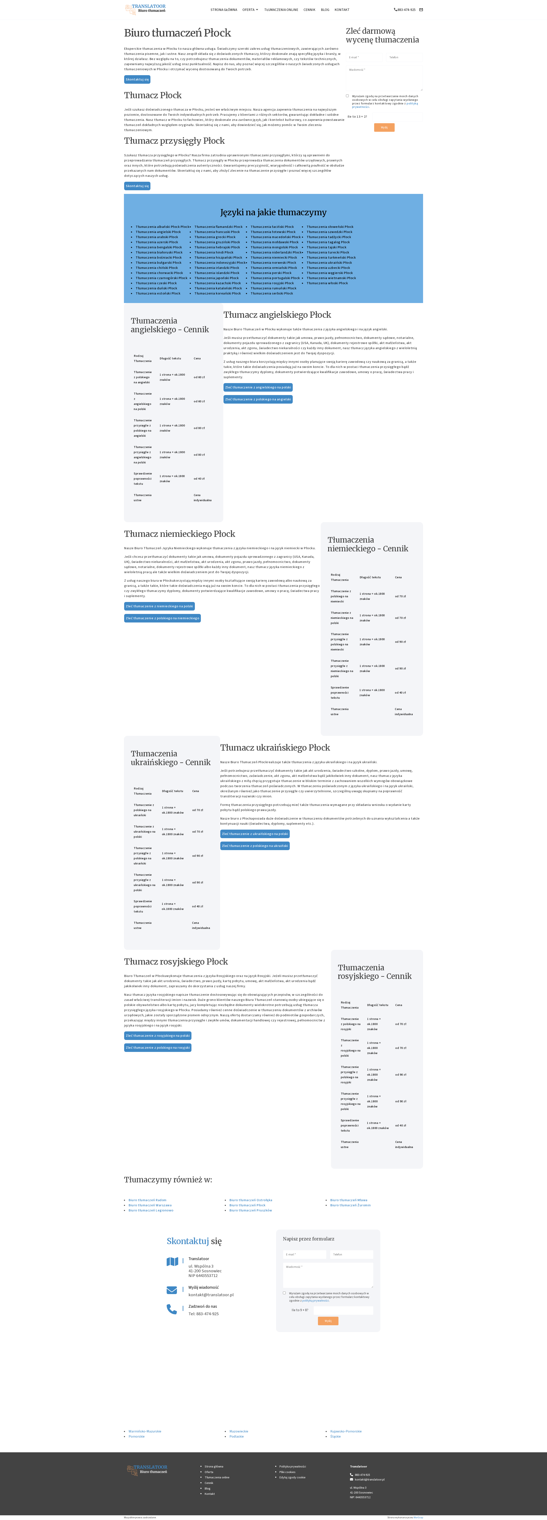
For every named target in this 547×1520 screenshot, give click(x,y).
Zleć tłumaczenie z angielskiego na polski (258, 387)
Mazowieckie (238, 1431)
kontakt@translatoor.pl (211, 1295)
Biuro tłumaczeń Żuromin (350, 1205)
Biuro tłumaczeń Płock (247, 1205)
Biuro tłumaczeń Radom (148, 1200)
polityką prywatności (315, 1301)
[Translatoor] (145, 9)
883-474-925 (407, 9)
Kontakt (210, 1494)
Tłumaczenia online (217, 1477)
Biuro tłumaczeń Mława (349, 1200)
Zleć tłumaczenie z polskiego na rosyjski (158, 1047)
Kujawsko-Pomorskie (346, 1431)
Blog (207, 1488)
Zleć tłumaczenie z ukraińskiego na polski (255, 834)
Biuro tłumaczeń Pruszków (250, 1210)
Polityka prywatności (292, 1466)
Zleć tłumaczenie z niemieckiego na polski (159, 606)
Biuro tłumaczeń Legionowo (151, 1210)
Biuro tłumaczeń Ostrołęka (250, 1200)
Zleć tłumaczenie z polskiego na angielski (258, 399)
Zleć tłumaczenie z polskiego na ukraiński (255, 845)
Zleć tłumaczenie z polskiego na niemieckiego (162, 618)
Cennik (209, 1483)
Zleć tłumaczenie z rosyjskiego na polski (158, 1035)
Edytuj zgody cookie (292, 1477)
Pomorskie (137, 1436)
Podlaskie (236, 1436)
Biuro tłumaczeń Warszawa (150, 1205)
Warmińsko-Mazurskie (145, 1431)
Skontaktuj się (137, 79)
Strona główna (214, 1466)
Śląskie (335, 1436)
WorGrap (418, 1517)
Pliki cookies (287, 1472)
